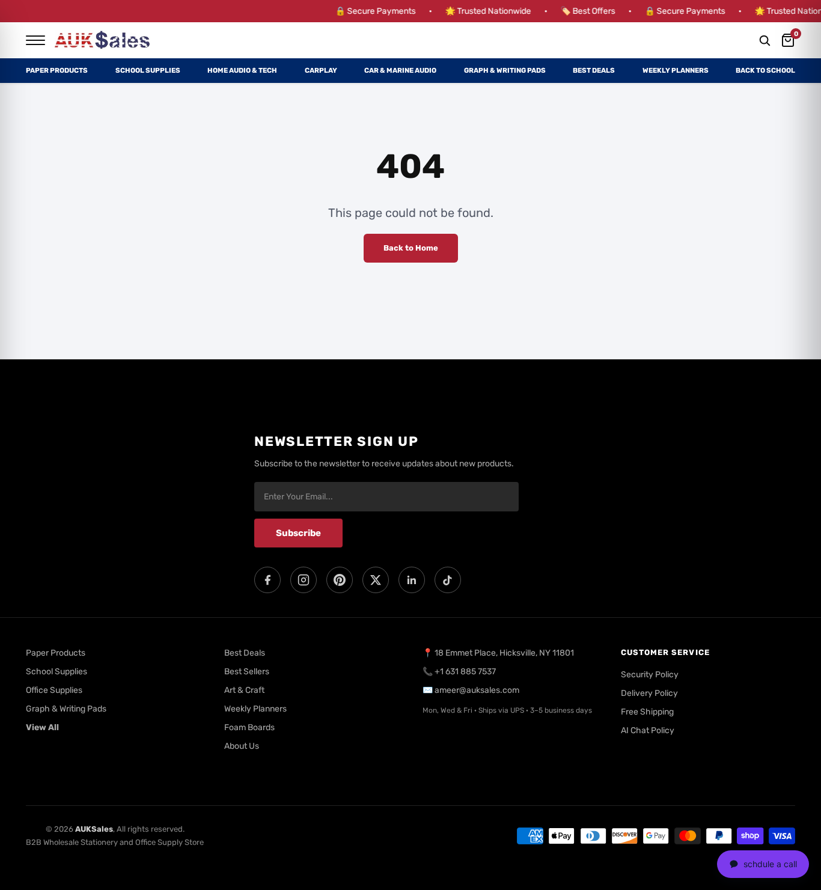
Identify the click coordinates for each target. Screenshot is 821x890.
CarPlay (321, 70)
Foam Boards (249, 727)
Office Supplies (54, 690)
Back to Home (410, 247)
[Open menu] (35, 40)
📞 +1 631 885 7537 (459, 671)
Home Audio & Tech (242, 70)
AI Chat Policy (647, 730)
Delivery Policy (649, 693)
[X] (375, 580)
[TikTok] (448, 580)
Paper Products (57, 70)
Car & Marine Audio (400, 70)
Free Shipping (647, 712)
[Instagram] (303, 580)
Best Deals (594, 70)
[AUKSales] (103, 40)
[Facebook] (267, 580)
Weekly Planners (675, 70)
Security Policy (650, 674)
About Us (241, 746)
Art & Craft (244, 690)
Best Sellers (246, 671)
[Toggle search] (764, 40)
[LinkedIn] (411, 580)
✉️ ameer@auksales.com (471, 690)
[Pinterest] (339, 580)
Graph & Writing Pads (505, 70)
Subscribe (298, 533)
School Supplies (147, 70)
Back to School (765, 70)
